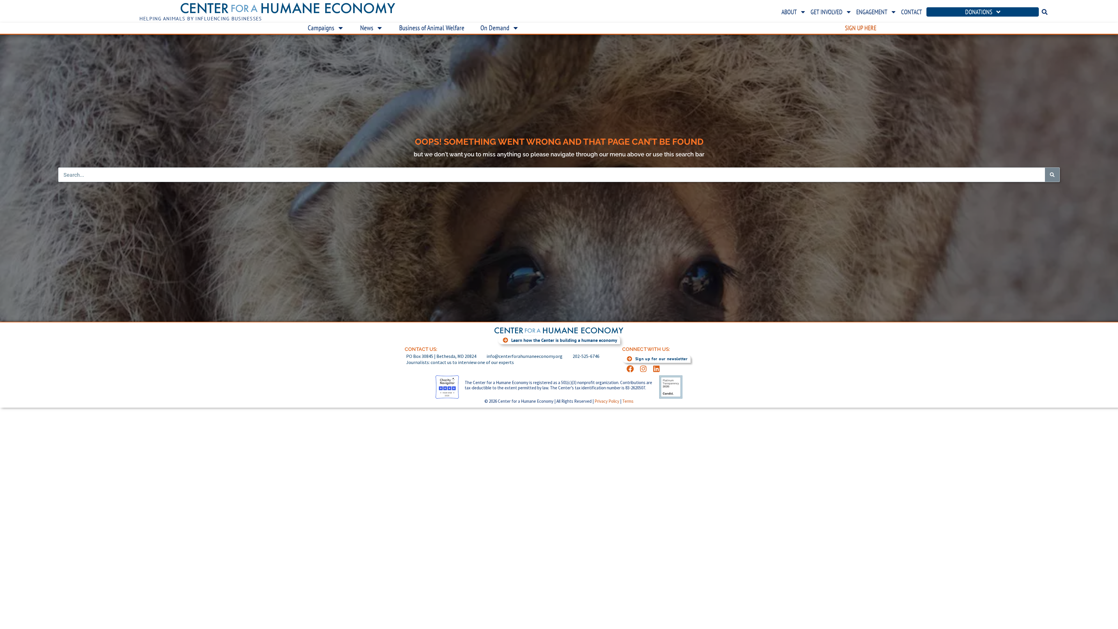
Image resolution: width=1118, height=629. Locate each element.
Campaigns (321, 27)
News (366, 27)
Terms (628, 401)
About (789, 12)
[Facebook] (630, 368)
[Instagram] (643, 368)
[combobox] (1080, 12)
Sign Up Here (860, 28)
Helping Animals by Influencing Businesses (200, 18)
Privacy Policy (607, 401)
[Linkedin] (656, 368)
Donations (978, 12)
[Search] (1052, 175)
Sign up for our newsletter (661, 358)
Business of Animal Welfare (431, 27)
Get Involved (827, 12)
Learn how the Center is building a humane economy (564, 340)
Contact (911, 12)
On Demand (494, 27)
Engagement (871, 12)
